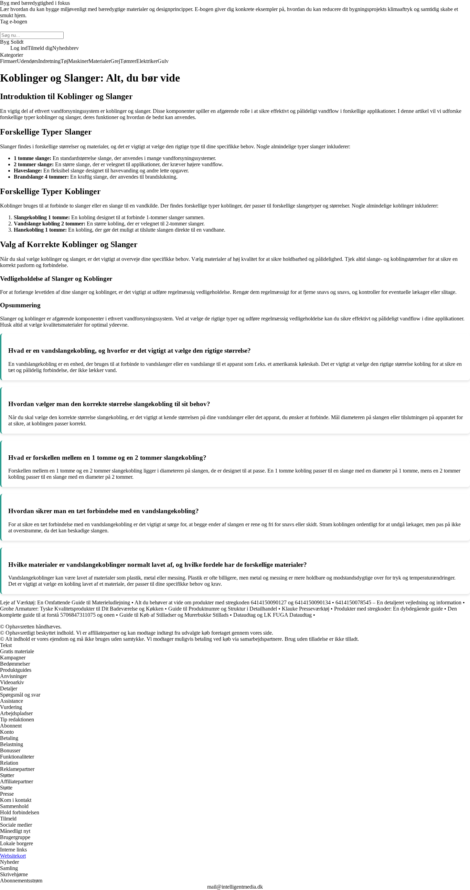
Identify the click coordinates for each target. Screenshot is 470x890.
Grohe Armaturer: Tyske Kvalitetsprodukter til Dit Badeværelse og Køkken (81, 609)
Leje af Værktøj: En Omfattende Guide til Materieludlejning (65, 602)
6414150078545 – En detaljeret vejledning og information (398, 602)
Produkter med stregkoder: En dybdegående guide (388, 609)
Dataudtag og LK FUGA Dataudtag (272, 615)
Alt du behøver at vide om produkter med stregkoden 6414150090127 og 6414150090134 (233, 602)
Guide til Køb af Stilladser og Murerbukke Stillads (173, 615)
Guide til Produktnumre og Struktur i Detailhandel (222, 609)
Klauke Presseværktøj (305, 609)
